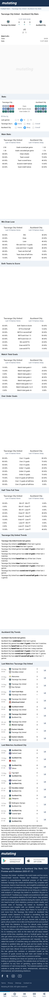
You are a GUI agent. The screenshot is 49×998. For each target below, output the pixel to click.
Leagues (24, 996)
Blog (34, 996)
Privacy (10, 983)
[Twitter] (9, 976)
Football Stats (5, 9)
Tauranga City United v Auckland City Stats (26, 9)
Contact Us (27, 983)
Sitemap (18, 983)
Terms (3, 983)
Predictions (14, 996)
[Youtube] (20, 976)
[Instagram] (15, 976)
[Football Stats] (9, 3)
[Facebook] (3, 976)
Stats (5, 996)
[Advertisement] (24, 69)
